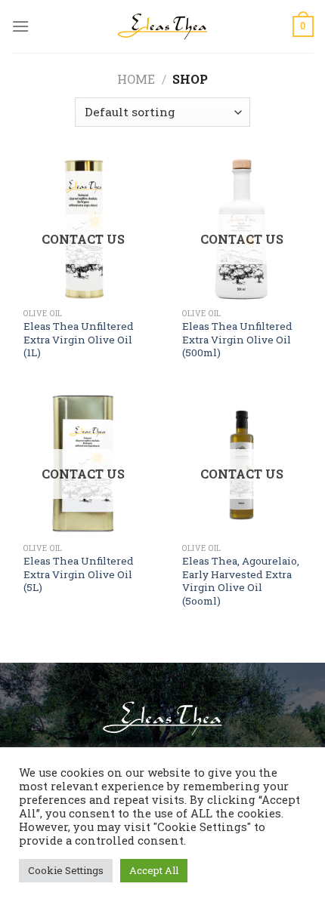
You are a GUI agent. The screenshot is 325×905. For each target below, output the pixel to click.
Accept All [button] (153, 870)
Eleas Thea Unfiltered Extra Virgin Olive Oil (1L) (78, 339)
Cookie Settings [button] (66, 870)
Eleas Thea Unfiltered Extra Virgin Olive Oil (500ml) (237, 339)
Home (136, 79)
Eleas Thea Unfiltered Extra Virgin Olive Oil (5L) (78, 574)
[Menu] (20, 26)
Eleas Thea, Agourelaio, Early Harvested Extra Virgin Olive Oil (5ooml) (240, 581)
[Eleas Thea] (162, 26)
